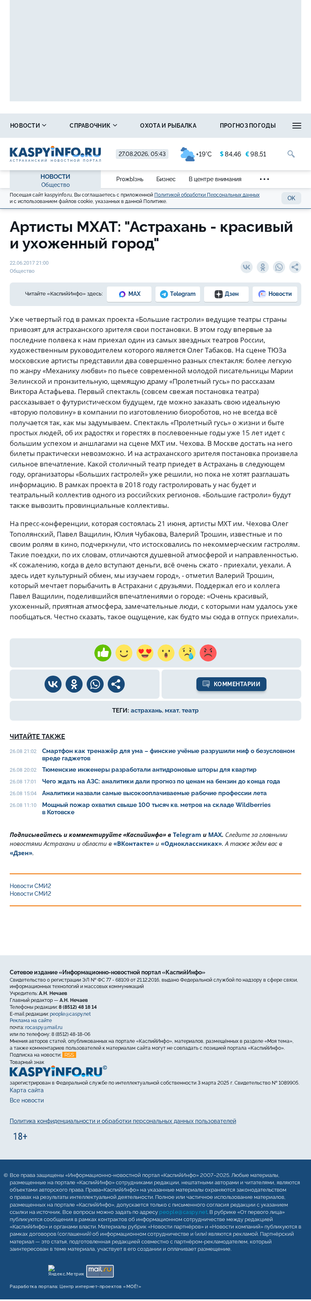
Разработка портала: (75, 1286)
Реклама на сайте (31, 1020)
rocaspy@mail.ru (43, 1027)
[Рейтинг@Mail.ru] (100, 1269)
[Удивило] (166, 652)
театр (190, 710)
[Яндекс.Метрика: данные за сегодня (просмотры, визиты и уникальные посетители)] (66, 1269)
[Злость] (208, 652)
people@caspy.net (70, 1013)
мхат (172, 710)
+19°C (204, 154)
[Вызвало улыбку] (123, 652)
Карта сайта (27, 1090)
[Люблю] (144, 652)
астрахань (146, 710)
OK (291, 198)
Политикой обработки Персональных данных (207, 195)
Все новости (27, 1100)
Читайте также (37, 736)
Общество (55, 185)
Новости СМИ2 (30, 886)
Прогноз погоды (248, 125)
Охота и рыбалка (168, 125)
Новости (25, 125)
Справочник (91, 125)
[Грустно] (187, 652)
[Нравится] (102, 652)
